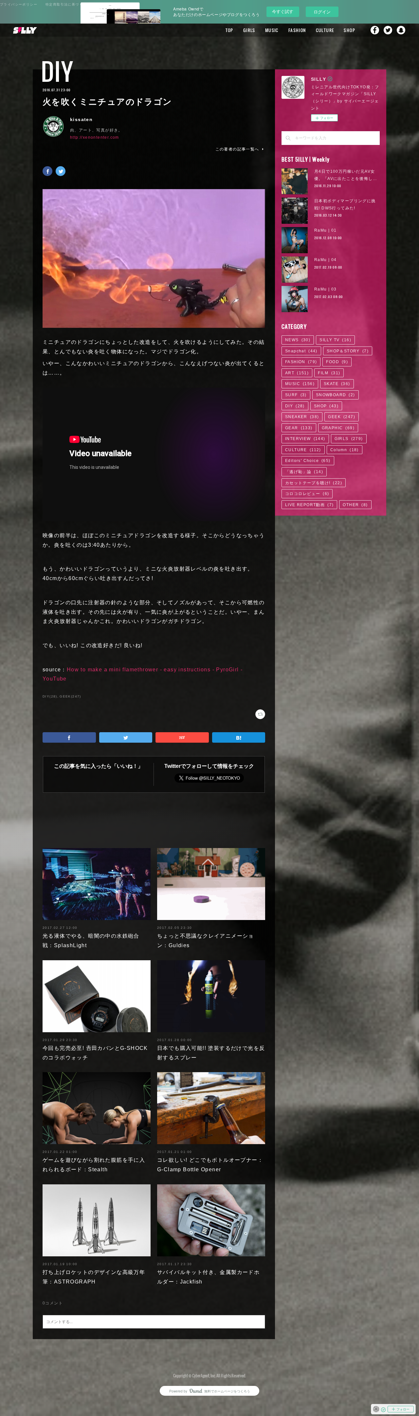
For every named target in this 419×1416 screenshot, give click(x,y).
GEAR (299, 428)
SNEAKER (302, 417)
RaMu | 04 (325, 259)
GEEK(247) (70, 696)
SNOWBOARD (335, 395)
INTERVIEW (305, 438)
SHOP (349, 30)
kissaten (81, 119)
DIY (57, 71)
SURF (296, 395)
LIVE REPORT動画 (309, 505)
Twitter (388, 30)
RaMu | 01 (325, 230)
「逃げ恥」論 (304, 471)
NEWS (297, 340)
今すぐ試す (282, 11)
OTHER (355, 505)
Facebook (375, 30)
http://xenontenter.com (94, 137)
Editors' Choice (308, 460)
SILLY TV (335, 340)
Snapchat (401, 30)
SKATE (337, 383)
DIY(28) (50, 696)
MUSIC (272, 30)
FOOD (337, 362)
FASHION (297, 30)
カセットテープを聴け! (313, 483)
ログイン (322, 12)
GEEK (341, 417)
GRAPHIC (338, 428)
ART (297, 373)
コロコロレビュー (307, 493)
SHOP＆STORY (348, 351)
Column (344, 450)
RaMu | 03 (325, 289)
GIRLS (249, 30)
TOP (229, 30)
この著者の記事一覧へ (237, 149)
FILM (329, 373)
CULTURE (325, 30)
